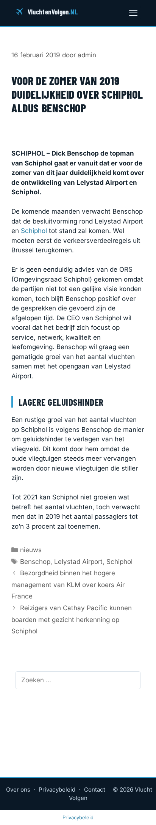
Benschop (35, 561)
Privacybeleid (57, 789)
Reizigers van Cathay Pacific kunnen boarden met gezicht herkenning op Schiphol (71, 619)
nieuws (31, 550)
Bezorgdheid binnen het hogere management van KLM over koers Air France (68, 584)
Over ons (18, 789)
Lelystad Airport (78, 561)
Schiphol (34, 231)
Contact (94, 789)
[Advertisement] (78, 135)
